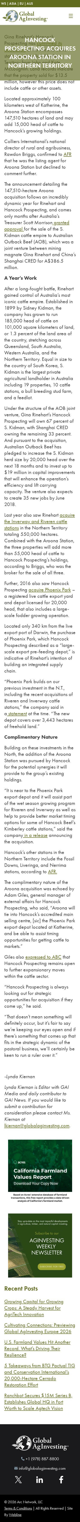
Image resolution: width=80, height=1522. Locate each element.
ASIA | (14, 3)
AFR (67, 154)
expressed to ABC (43, 957)
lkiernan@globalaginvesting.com (36, 1126)
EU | (23, 3)
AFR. (52, 871)
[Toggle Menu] (71, 16)
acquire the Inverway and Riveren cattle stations (39, 521)
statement (17, 713)
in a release (35, 835)
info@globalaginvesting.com (42, 1468)
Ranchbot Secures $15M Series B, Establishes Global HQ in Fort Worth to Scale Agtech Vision (38, 1401)
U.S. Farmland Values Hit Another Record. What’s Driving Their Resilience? (37, 1348)
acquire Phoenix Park (50, 590)
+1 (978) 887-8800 (42, 1459)
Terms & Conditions (18, 1508)
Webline (15, 1514)
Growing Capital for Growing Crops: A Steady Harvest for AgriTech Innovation (34, 1307)
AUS (30, 3)
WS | (5, 3)
